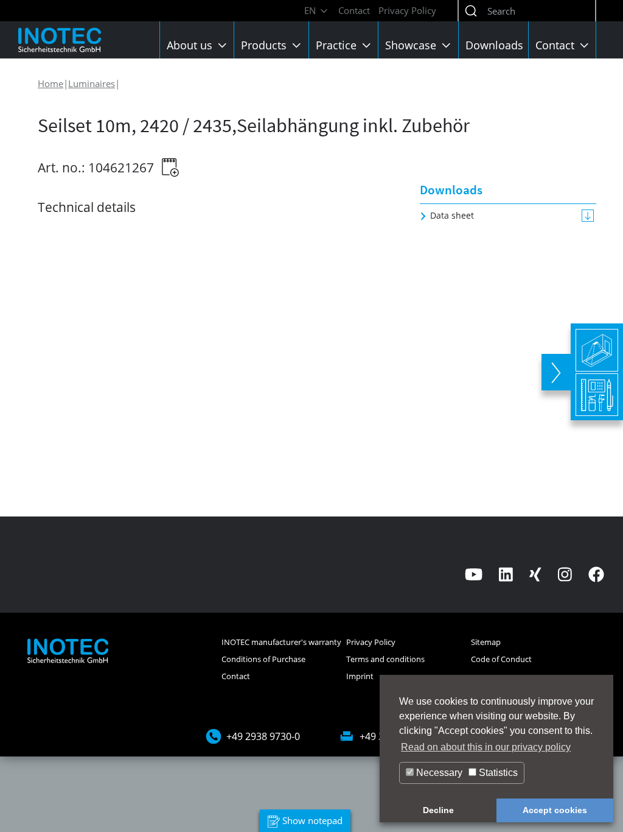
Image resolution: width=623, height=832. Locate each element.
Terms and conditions (385, 659)
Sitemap (486, 642)
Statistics (497, 772)
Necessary (438, 772)
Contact (354, 10)
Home (50, 83)
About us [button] (191, 45)
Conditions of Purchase (263, 659)
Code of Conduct (501, 659)
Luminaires (91, 83)
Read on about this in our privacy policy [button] (486, 747)
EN (311, 10)
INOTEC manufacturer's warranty (281, 642)
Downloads (494, 45)
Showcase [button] (412, 45)
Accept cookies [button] (555, 810)
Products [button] (265, 45)
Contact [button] (556, 45)
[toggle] (556, 372)
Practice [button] (338, 45)
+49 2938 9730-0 (263, 736)
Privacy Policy (407, 10)
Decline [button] (438, 810)
